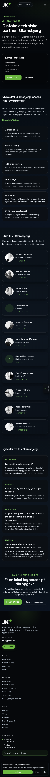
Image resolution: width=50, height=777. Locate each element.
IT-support (8, 647)
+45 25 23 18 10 (21, 430)
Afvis (37, 772)
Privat (21, 4)
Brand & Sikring (8, 663)
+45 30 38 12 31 (21, 379)
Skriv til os (29, 77)
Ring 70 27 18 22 (13, 77)
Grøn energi (6, 666)
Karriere (5, 724)
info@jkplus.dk (8, 641)
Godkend (18, 772)
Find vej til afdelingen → (12, 120)
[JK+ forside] (7, 5)
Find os (5, 728)
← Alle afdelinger (8, 16)
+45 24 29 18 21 (21, 413)
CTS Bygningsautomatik (11, 699)
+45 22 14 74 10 (21, 278)
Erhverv (28, 4)
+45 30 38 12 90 (21, 295)
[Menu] (45, 4)
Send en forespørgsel (34, 602)
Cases (4, 714)
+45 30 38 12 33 (21, 311)
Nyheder (5, 717)
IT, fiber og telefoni (9, 688)
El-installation (7, 659)
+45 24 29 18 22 (21, 261)
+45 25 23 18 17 (21, 396)
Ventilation (6, 670)
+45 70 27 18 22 (21, 328)
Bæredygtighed (8, 721)
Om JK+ (5, 710)
